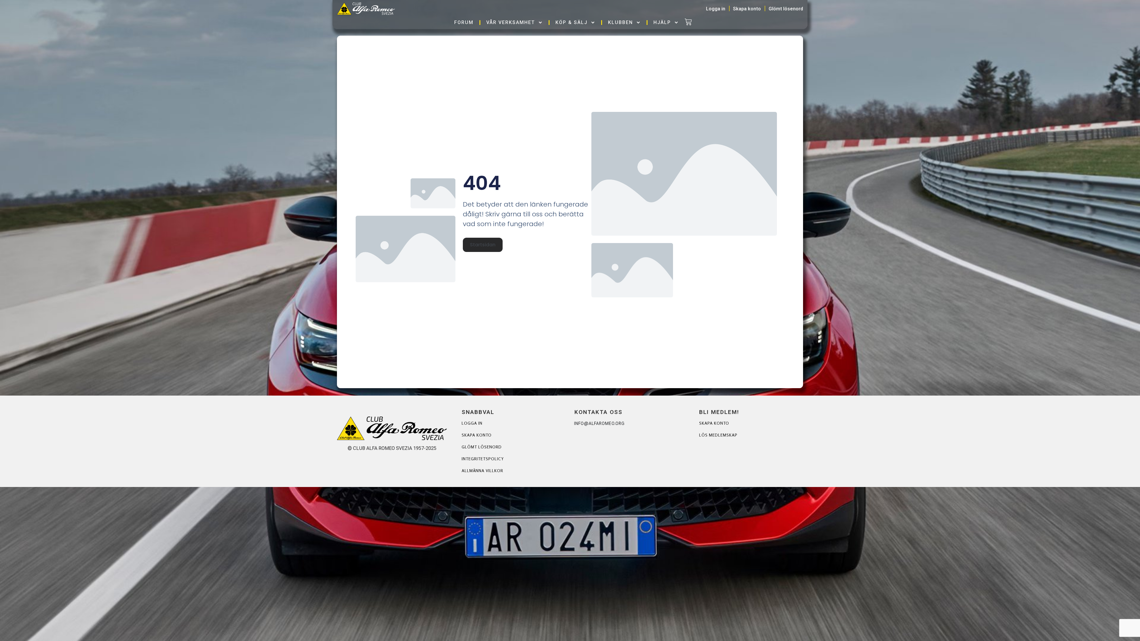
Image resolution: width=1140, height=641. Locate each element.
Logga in (472, 423)
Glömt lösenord (482, 446)
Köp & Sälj (571, 22)
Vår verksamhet (510, 22)
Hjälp (662, 22)
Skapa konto (477, 434)
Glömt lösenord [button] (786, 9)
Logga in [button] (715, 9)
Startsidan (482, 244)
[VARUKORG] (688, 22)
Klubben (620, 22)
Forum (464, 22)
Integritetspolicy (483, 458)
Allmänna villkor (482, 470)
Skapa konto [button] (747, 9)
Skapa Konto (714, 423)
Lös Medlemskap (718, 434)
